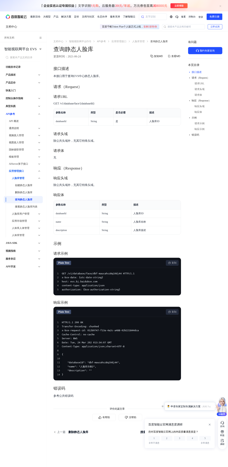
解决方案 (66, 16)
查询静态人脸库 (23, 199)
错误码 (195, 135)
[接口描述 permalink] (72, 68)
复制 (174, 262)
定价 (76, 16)
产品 (55, 16)
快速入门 (11, 90)
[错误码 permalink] (69, 388)
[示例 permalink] (65, 243)
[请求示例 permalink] (71, 253)
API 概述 (14, 121)
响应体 (198, 112)
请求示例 (199, 123)
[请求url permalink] (71, 96)
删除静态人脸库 (23, 192)
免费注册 (214, 16)
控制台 (192, 16)
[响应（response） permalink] (88, 168)
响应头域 (199, 106)
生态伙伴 (102, 16)
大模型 (47, 16)
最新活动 (35, 16)
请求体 (198, 95)
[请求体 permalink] (67, 150)
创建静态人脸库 (23, 185)
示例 (194, 117)
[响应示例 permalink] (71, 302)
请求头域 (199, 89)
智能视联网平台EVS (20, 49)
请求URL (199, 83)
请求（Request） (200, 77)
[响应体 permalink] (67, 195)
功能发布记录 (13, 67)
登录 (200, 17)
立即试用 (215, 26)
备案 (183, 16)
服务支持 (115, 16)
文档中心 (11, 26)
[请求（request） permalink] (85, 87)
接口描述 (197, 72)
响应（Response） (201, 100)
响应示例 (199, 129)
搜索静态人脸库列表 (26, 206)
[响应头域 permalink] (71, 178)
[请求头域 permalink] (71, 134)
